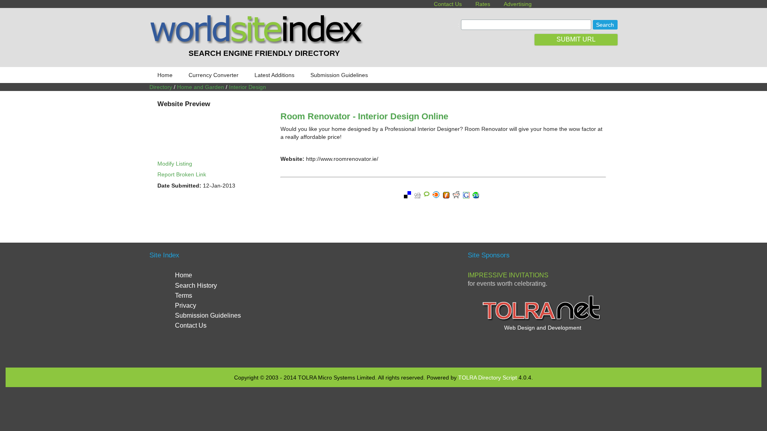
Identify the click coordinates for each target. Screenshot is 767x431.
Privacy (185, 305)
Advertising (518, 4)
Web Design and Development (542, 327)
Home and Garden (200, 87)
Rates (482, 4)
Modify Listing (174, 163)
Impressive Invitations (508, 275)
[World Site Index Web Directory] (258, 42)
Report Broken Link (181, 174)
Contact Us (448, 4)
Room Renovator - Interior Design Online (364, 116)
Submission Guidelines (339, 75)
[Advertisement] (383, 304)
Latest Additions (274, 75)
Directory (160, 87)
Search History (196, 285)
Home (165, 75)
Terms (183, 295)
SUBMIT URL (576, 39)
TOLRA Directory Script (487, 377)
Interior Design (247, 87)
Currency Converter (213, 75)
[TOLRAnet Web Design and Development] (542, 319)
